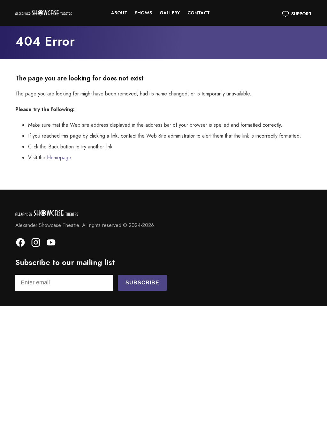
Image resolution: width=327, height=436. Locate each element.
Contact (198, 13)
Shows (143, 13)
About (119, 13)
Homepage (59, 157)
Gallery (170, 13)
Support (301, 14)
